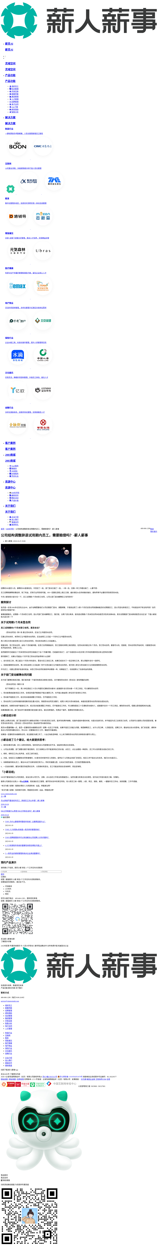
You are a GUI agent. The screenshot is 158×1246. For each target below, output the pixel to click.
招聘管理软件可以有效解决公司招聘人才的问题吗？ (27, 837)
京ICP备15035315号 (49, 1077)
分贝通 (83, 1079)
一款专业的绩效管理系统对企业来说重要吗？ (23, 853)
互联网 (7, 1035)
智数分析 (8, 1023)
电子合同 (8, 1026)
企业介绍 (8, 1058)
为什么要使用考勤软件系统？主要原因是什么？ (25, 822)
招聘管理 (8, 1010)
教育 (7, 1038)
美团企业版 (90, 1079)
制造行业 (8, 1033)
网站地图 (12, 1079)
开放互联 (8, 1021)
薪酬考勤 (8, 1008)
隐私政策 (4, 1079)
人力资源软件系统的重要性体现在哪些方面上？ (24, 845)
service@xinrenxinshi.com (10, 1001)
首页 (2, 529)
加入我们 (8, 1060)
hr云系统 (24, 781)
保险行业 (8, 1048)
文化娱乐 (8, 1051)
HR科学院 (10, 529)
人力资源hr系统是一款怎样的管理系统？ (22, 829)
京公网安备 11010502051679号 (71, 1077)
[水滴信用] (37, 1086)
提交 (2, 874)
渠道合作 (8, 1063)
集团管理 (8, 1018)
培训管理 (8, 1016)
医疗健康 (8, 1043)
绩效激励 (8, 1013)
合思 (108, 1079)
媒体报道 (8, 1065)
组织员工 (8, 1005)
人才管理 (8, 1028)
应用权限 (20, 1079)
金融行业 (8, 1053)
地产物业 (8, 1046)
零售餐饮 (8, 1041)
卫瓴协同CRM (100, 1079)
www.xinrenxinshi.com (9, 794)
